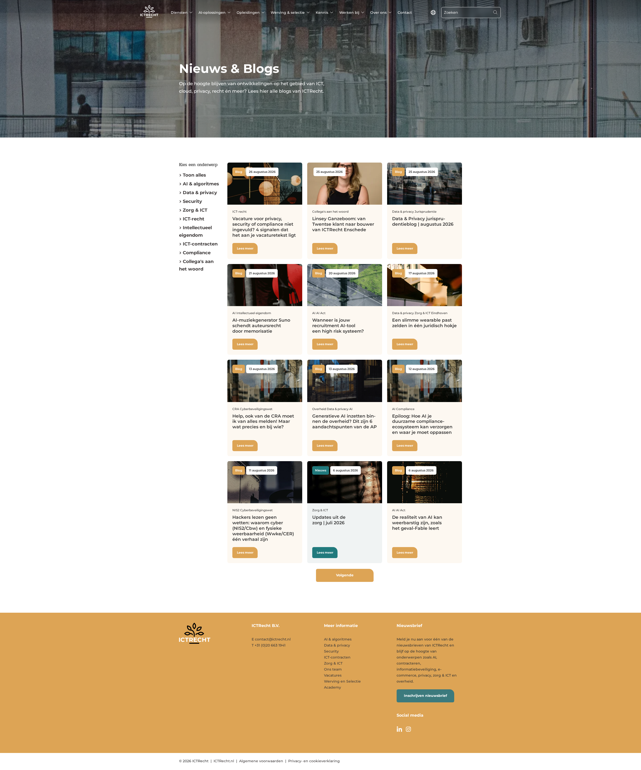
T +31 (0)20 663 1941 (268, 645)
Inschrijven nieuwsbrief (425, 695)
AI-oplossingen (212, 12)
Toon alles (194, 175)
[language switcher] (433, 13)
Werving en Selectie (342, 681)
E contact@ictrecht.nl (271, 639)
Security (192, 201)
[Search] (495, 12)
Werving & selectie (288, 12)
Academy (332, 687)
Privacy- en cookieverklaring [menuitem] (314, 761)
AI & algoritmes (201, 184)
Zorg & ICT (195, 210)
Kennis (322, 12)
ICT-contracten (337, 657)
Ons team (333, 669)
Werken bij (349, 12)
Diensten (179, 12)
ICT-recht (193, 219)
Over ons (378, 12)
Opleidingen (248, 12)
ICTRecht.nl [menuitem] (224, 761)
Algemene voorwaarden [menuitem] (261, 761)
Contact (405, 12)
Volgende (345, 575)
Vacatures (333, 675)
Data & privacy (200, 192)
